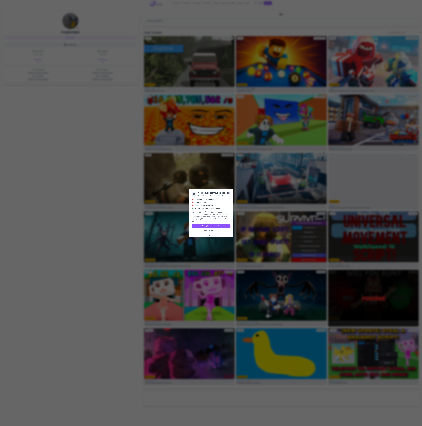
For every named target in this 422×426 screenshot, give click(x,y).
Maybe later (211, 235)
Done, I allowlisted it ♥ (211, 226)
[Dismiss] (231, 191)
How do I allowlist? (210, 230)
